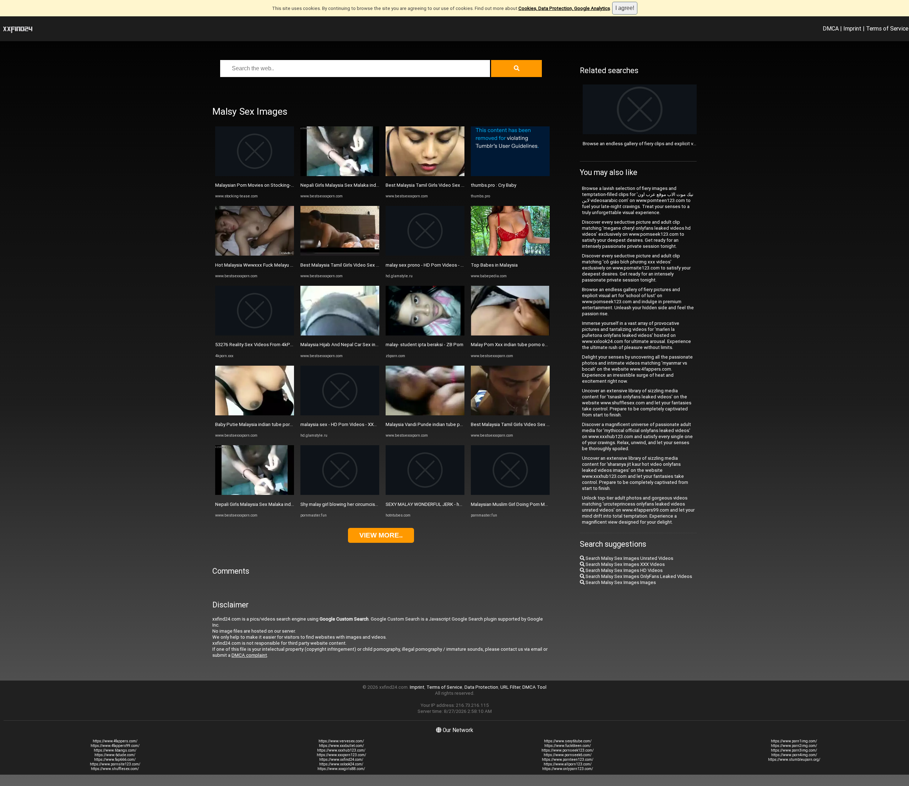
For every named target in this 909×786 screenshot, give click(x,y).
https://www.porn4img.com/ (794, 755)
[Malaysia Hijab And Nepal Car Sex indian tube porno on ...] (339, 334)
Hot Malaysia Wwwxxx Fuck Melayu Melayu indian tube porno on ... (284, 265)
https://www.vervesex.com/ (341, 741)
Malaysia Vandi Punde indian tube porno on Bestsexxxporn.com (452, 424)
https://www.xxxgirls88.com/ (341, 768)
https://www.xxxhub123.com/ (341, 750)
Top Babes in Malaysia (494, 265)
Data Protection (481, 687)
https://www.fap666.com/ (115, 759)
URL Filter (510, 687)
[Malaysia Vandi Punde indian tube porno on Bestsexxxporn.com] (425, 414)
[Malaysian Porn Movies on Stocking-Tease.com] (254, 174)
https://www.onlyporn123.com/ (567, 768)
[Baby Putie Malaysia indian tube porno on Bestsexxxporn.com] (254, 414)
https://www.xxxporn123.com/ (341, 755)
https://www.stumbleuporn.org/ (794, 759)
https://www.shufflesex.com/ (115, 768)
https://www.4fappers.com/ (115, 741)
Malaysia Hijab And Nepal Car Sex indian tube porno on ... (359, 345)
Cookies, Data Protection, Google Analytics (564, 8)
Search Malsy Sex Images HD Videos (623, 570)
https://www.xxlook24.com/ (341, 764)
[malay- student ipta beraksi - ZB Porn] (425, 334)
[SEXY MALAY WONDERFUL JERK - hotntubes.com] (425, 493)
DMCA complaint (249, 655)
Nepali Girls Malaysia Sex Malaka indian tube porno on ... (273, 504)
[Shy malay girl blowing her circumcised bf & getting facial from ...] (339, 493)
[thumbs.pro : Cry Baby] (510, 174)
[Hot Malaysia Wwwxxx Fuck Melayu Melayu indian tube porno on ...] (254, 254)
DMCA (831, 28)
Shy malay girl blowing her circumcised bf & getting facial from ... (367, 504)
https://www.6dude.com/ (114, 755)
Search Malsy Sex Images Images (620, 582)
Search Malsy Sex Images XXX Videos (624, 564)
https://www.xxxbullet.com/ (341, 745)
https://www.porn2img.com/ (794, 745)
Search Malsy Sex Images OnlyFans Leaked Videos (638, 576)
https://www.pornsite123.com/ (115, 764)
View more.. (381, 535)
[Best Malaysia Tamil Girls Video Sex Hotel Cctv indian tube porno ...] (339, 254)
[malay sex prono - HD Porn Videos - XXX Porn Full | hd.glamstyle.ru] (425, 254)
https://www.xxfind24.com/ (341, 759)
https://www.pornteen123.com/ (567, 759)
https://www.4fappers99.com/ (115, 745)
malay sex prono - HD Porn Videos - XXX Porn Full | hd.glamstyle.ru (454, 265)
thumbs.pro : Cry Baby (493, 185)
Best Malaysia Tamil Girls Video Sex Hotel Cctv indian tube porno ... (370, 265)
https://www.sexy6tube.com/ (568, 741)
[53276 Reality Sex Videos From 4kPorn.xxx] (254, 334)
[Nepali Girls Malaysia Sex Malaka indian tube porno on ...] (254, 493)
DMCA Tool (534, 687)
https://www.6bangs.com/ (115, 750)
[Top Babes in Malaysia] (510, 254)
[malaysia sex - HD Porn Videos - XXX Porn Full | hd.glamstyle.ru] (339, 414)
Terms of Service (887, 28)
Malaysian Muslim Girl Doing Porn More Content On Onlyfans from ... (541, 504)
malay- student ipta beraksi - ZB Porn (424, 345)
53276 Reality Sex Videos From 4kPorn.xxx (260, 345)
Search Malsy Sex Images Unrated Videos (628, 558)
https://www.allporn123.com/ (568, 764)
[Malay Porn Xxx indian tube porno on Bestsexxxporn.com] (510, 334)
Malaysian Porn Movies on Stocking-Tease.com (265, 185)
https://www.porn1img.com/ (794, 741)
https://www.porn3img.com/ (794, 750)
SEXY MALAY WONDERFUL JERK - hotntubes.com (437, 504)
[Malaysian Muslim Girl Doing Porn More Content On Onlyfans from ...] (510, 493)
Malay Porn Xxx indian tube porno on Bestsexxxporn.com (531, 345)
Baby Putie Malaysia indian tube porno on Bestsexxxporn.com (280, 424)
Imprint (852, 28)
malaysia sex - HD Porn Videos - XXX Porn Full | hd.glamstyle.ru (365, 424)
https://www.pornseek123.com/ (567, 750)
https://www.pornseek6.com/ (568, 755)
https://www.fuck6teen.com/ (567, 745)
